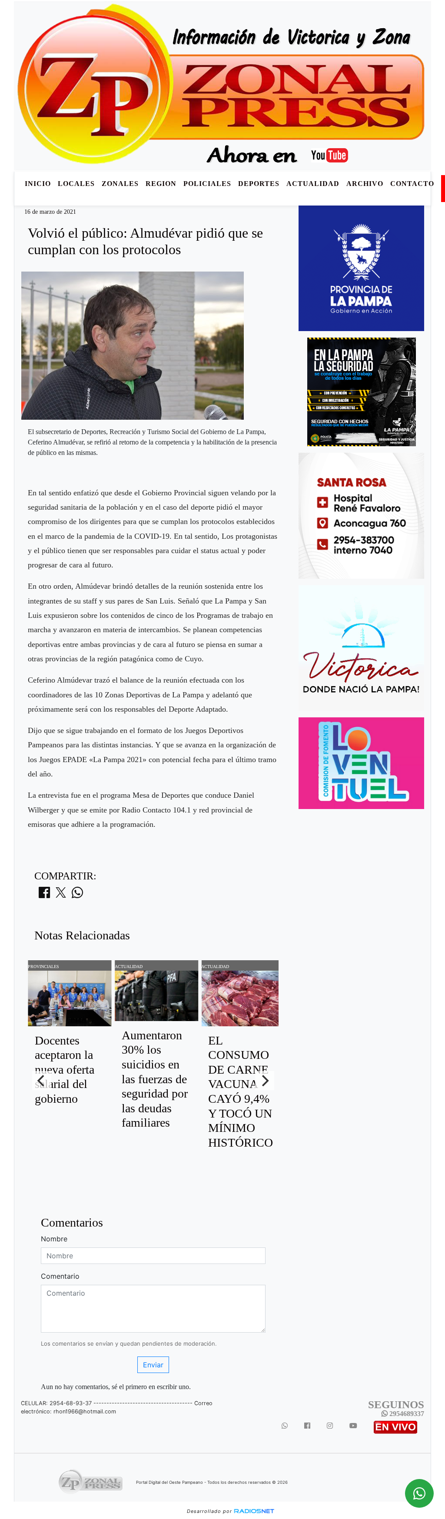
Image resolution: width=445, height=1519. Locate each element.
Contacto (412, 183)
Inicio (38, 183)
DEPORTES (258, 183)
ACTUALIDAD (312, 183)
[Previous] (41, 1080)
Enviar (153, 1364)
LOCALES (76, 183)
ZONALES (120, 183)
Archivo (364, 183)
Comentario (60, 1276)
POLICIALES (207, 183)
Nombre (54, 1238)
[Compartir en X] (60, 895)
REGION (161, 183)
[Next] (264, 1080)
